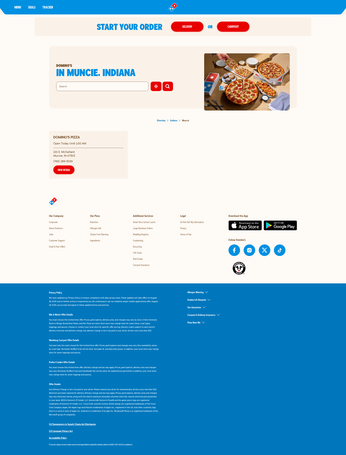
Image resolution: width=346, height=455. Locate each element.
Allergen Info (95, 228)
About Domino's (56, 228)
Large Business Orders (143, 228)
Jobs (51, 234)
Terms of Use (185, 234)
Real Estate (138, 258)
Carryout (233, 27)
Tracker (48, 7)
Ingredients (95, 240)
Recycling (137, 246)
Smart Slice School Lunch (144, 222)
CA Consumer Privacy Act (61, 431)
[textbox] (104, 444)
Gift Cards (137, 252)
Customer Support (57, 240)
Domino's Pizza (66, 137)
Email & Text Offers (57, 246)
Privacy (183, 228)
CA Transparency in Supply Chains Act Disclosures (72, 424)
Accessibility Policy (58, 437)
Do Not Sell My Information (192, 222)
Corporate (53, 222)
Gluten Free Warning (99, 234)
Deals (31, 7)
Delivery (187, 27)
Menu (17, 7)
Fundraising (138, 240)
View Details (64, 170)
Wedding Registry (140, 234)
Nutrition (94, 222)
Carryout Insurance (141, 265)
